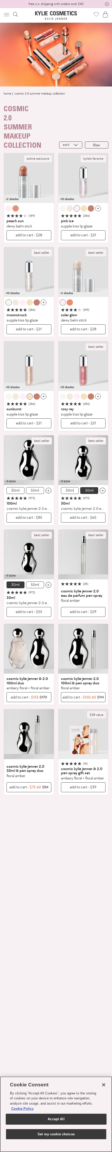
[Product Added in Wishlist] (96, 14)
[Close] (103, 1085)
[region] (56, 1114)
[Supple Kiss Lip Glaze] (83, 178)
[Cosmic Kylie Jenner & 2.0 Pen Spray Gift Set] (83, 734)
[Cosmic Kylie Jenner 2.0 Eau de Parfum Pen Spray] (83, 555)
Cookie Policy (22, 1109)
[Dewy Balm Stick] (29, 178)
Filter (96, 145)
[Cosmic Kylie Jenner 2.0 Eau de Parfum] (29, 460)
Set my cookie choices (56, 1134)
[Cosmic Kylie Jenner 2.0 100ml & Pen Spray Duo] (83, 649)
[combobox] (70, 144)
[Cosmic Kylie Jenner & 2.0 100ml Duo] (29, 649)
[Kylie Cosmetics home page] (56, 15)
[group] (56, 4)
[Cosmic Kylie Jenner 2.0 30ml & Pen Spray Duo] (29, 734)
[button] (7, 14)
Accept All (56, 1119)
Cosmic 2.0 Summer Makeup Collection (40, 93)
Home (7, 93)
